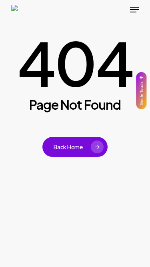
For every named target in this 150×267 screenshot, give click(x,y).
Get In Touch (141, 93)
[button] (134, 10)
